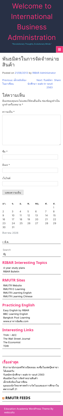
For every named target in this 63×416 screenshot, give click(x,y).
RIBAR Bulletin (11, 271)
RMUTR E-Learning (14, 289)
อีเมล (6, 164)
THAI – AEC (10, 335)
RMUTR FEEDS (17, 397)
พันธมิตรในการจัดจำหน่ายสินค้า (20, 378)
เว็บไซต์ (6, 178)
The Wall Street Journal (16, 338)
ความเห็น (8, 111)
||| (59, 49)
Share (57, 80)
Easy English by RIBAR (16, 310)
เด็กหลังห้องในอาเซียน (15, 381)
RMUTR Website (12, 285)
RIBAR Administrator (44, 72)
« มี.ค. (5, 241)
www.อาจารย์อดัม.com (15, 321)
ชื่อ (4, 151)
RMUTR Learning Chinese (17, 296)
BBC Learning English (15, 313)
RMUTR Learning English (17, 292)
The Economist (11, 342)
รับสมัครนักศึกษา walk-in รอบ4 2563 (23, 374)
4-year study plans (14, 267)
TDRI (6, 345)
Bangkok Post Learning (16, 317)
